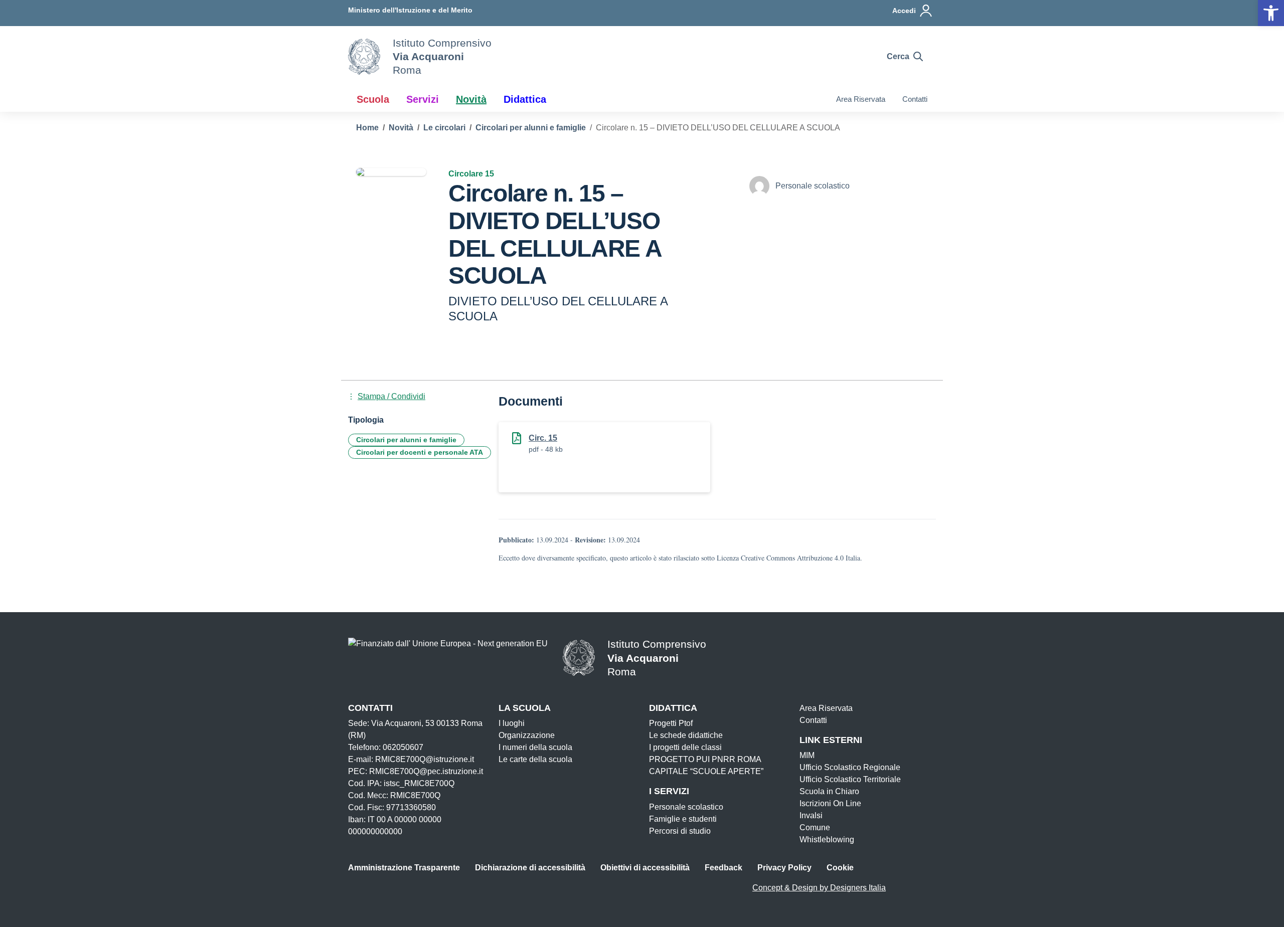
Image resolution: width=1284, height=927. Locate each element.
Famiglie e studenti (683, 819)
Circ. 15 (543, 438)
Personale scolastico (686, 807)
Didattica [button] (525, 99)
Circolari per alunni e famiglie (406, 440)
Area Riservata (860, 99)
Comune (814, 827)
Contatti (914, 99)
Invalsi (811, 815)
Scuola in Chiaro (829, 791)
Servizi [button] (422, 99)
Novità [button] (471, 99)
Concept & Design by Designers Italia (819, 887)
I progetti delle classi (685, 747)
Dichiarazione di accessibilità (530, 867)
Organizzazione (527, 735)
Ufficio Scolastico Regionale (849, 767)
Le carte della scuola (535, 759)
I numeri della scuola (535, 747)
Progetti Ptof (671, 723)
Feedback (723, 867)
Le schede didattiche (686, 735)
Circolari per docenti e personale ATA (419, 452)
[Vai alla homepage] (364, 57)
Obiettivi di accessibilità (645, 867)
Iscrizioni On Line (830, 803)
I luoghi (512, 723)
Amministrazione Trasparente (404, 867)
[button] (1271, 13)
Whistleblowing (826, 839)
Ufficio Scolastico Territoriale (850, 779)
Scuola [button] (373, 99)
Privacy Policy (784, 867)
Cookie (840, 867)
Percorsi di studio (680, 831)
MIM (807, 755)
